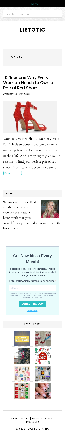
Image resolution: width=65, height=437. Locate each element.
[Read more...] (12, 173)
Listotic (32, 29)
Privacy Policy (20, 418)
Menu (34, 4)
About (35, 418)
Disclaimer (32, 421)
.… (21, 228)
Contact (47, 418)
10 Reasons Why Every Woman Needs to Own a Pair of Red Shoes (28, 83)
